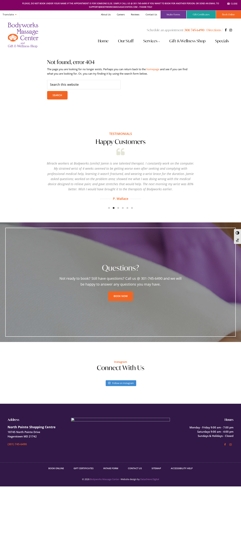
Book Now (121, 296)
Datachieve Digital (149, 479)
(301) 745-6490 (194, 30)
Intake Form (110, 468)
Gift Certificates (84, 468)
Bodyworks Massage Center (104, 479)
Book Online (56, 468)
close (234, 3)
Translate (8, 14)
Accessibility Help (182, 468)
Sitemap (156, 468)
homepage (152, 69)
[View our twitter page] (230, 30)
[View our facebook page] (226, 30)
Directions (214, 30)
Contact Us (135, 468)
